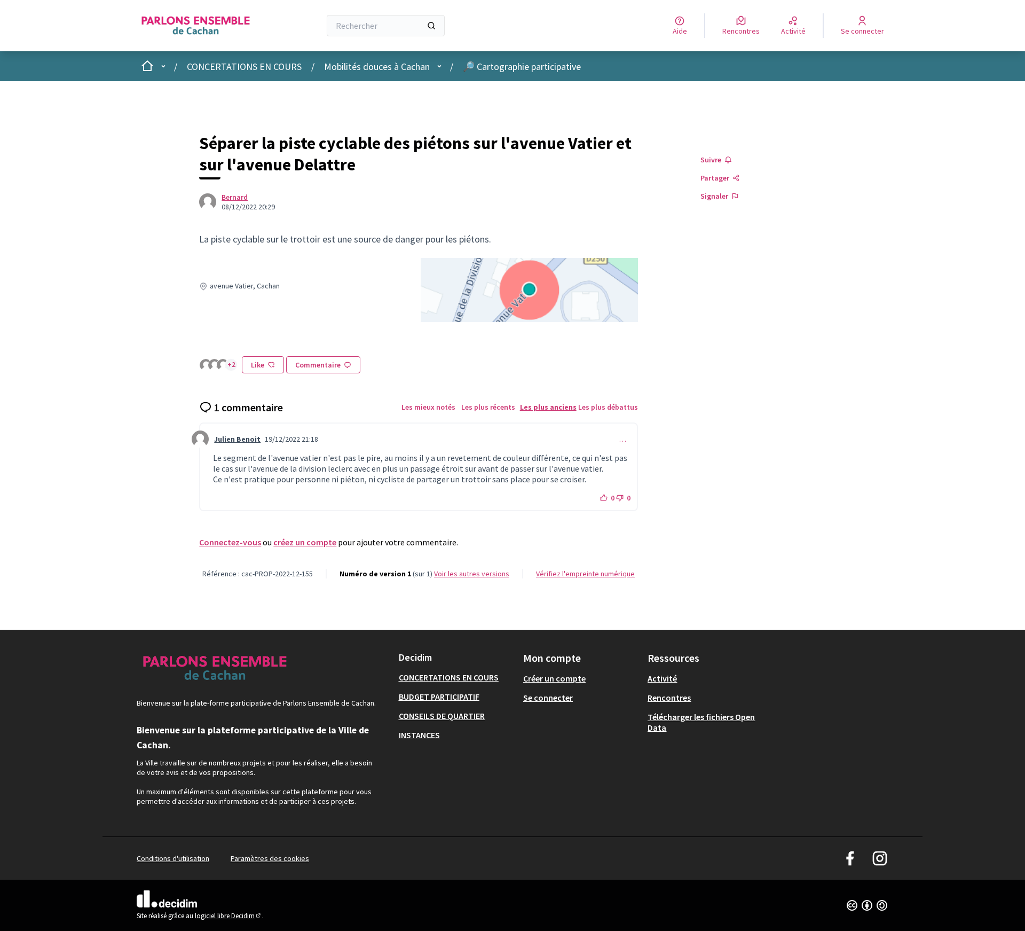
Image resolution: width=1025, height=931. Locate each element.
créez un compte (304, 542)
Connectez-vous (230, 542)
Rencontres (669, 697)
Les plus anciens (548, 407)
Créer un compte (554, 678)
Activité (662, 678)
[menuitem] (457, 677)
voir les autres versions (471, 573)
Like (257, 365)
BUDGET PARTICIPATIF (439, 696)
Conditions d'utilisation (173, 858)
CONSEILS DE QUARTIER (442, 715)
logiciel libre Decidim (228, 915)
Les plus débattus (608, 407)
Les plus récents (488, 407)
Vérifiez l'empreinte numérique (585, 573)
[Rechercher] (431, 25)
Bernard (235, 197)
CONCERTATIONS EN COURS (244, 66)
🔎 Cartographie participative (522, 66)
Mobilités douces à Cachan (377, 66)
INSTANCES (419, 735)
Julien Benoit (237, 439)
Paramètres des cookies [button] (270, 858)
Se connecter (548, 697)
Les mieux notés (428, 407)
